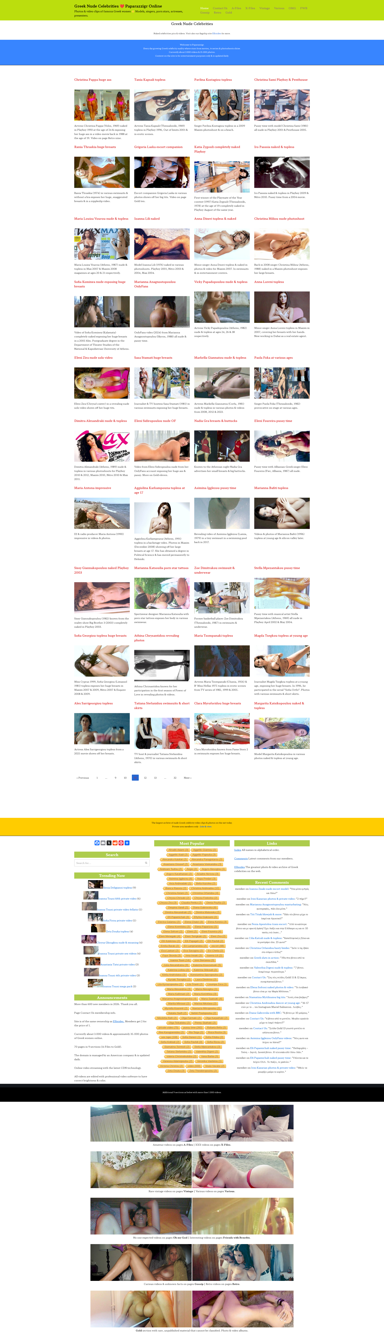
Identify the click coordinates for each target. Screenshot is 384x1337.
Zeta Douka (176, 1070)
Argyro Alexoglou (213, 869)
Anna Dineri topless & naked (215, 218)
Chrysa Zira (168, 902)
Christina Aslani (177, 893)
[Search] (146, 862)
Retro (217, 12)
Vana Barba (209, 1056)
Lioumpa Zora (217, 984)
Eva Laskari (170, 950)
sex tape (169, 1037)
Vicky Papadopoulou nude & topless (221, 282)
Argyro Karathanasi (179, 873)
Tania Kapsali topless (149, 79)
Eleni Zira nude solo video (93, 357)
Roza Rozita (217, 1032)
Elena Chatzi (194, 922)
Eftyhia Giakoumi (205, 917)
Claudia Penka (192, 902)
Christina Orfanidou (205, 893)
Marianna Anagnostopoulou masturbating (275, 904)
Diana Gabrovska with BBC (265, 1012)
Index (237, 850)
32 (175, 777)
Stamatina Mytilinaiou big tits (267, 997)
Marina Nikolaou (205, 1003)
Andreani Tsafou (171, 869)
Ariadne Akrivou (207, 873)
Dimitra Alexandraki (178, 912)
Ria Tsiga (196, 1032)
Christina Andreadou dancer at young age (275, 1003)
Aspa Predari (206, 878)
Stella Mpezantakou (207, 1046)
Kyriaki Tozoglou (179, 979)
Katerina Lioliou (178, 970)
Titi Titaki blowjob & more (265, 914)
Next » (188, 777)
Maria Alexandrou (179, 989)
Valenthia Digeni (207, 1051)
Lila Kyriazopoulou (170, 984)
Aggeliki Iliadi (178, 854)
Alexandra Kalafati (174, 859)
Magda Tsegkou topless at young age (281, 635)
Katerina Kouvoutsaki (207, 965)
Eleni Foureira (211, 931)
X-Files (250, 8)
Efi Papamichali (178, 917)
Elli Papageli (194, 941)
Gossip (205, 12)
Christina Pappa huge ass (92, 79)
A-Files (236, 8)
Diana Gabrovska (204, 907)
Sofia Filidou (214, 1037)
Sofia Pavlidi (193, 1042)
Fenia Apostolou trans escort (269, 924)
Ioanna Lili (214, 955)
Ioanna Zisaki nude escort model (268, 888)
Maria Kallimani (178, 994)
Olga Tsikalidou (179, 1022)
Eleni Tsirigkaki (195, 936)
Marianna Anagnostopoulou (179, 998)
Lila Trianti (195, 984)
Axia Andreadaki (180, 883)
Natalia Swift (177, 1013)
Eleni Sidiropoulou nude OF (155, 421)
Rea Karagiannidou (171, 1032)
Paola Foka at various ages (273, 357)
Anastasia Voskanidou (207, 864)
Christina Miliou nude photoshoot (279, 218)
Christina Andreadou (205, 888)
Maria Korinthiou (205, 994)
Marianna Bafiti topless (271, 488)
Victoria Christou (171, 1066)
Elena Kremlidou (179, 926)
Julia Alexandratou (176, 965)
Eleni (192, 931)
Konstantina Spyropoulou (206, 974)
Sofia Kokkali (170, 1042)
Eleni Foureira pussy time (273, 421)
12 (145, 777)
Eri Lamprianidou (195, 946)
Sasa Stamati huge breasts (153, 357)
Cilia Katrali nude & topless (265, 938)
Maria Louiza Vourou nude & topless (101, 218)
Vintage (264, 8)
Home (204, 8)
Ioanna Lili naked (147, 218)
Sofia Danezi (191, 1037)
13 (155, 777)
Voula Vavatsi (214, 1066)
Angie (192, 869)
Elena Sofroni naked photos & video (271, 987)
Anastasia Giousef (175, 864)
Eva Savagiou (193, 950)
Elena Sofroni (173, 931)
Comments (241, 858)
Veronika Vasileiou (209, 1061)
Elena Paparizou (206, 926)
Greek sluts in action (266, 957)
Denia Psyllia (216, 902)
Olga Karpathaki (217, 1018)
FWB (303, 8)
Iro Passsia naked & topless (274, 147)
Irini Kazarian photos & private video (273, 898)
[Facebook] (97, 843)
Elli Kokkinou (171, 941)
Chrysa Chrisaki (178, 897)
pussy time (192, 1027)
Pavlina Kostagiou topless (213, 79)
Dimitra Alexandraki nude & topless (100, 421)
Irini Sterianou (204, 960)
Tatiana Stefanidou (179, 1051)
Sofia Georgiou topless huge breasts (100, 635)
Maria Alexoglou (206, 989)
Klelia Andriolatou (174, 974)
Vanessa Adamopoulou (177, 1061)
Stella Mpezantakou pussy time (277, 568)
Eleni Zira (218, 936)
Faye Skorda (172, 955)
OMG (292, 8)
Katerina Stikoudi (205, 970)
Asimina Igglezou (180, 878)
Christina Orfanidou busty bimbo (269, 948)
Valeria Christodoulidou (181, 1056)
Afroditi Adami (178, 849)
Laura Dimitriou (205, 979)
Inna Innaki (194, 955)
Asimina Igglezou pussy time (215, 488)
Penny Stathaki (205, 1022)
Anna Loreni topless (269, 282)
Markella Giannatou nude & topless (220, 357)
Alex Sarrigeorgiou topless (93, 703)
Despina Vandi (178, 907)
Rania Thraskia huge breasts (95, 147)
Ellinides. (118, 1021)
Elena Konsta (217, 922)
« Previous (82, 777)
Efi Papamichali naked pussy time (270, 1048)
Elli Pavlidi (215, 941)
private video (168, 1027)
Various (279, 8)
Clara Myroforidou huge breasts (217, 703)
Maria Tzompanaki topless (213, 635)
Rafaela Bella (216, 1027)
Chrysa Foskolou (205, 897)
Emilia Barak (170, 946)
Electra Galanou (169, 922)
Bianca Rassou (175, 888)
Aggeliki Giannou (204, 849)
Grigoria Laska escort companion (158, 147)
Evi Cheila (215, 950)
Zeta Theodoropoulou (203, 1070)
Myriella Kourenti (176, 1008)
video (194, 1066)
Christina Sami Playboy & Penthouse (281, 79)
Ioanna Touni (180, 960)
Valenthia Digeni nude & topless (273, 967)
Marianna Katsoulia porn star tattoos (161, 568)
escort (218, 946)
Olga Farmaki (191, 1018)
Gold (228, 12)
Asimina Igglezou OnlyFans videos (270, 1038)
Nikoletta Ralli (167, 1018)
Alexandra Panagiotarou (207, 859)
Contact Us (220, 8)
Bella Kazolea (205, 883)
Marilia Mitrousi (178, 1003)
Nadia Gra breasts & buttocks (215, 421)
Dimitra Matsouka (208, 912)
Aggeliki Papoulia (204, 854)
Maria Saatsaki (211, 998)
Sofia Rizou (215, 1042)
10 (125, 777)
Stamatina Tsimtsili (176, 1046)
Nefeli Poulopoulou (203, 1013)
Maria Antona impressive (92, 488)
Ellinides (216, 33)
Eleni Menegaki (169, 936)
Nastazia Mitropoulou (206, 1008)
